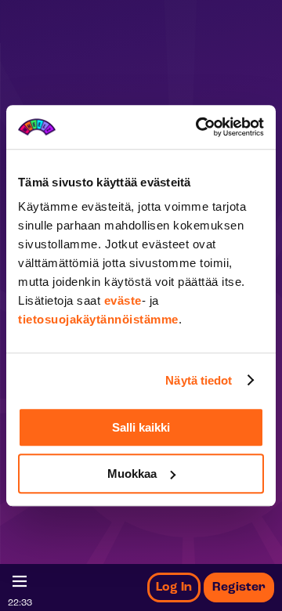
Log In (174, 587)
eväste (123, 300)
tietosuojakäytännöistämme (98, 319)
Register (239, 587)
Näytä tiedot (198, 380)
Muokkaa (132, 473)
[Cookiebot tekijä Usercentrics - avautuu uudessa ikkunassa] (199, 127)
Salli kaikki (141, 427)
